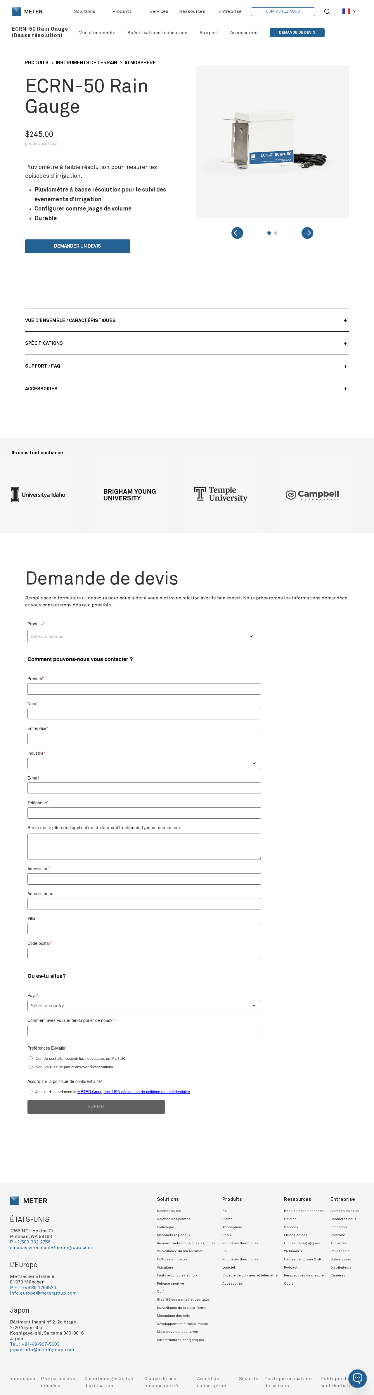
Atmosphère (140, 62)
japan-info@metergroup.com (42, 1349)
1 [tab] (269, 233)
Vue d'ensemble (97, 32)
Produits (37, 62)
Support (209, 32)
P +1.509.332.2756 (30, 1242)
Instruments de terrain (86, 62)
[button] (357, 1378)
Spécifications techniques (157, 32)
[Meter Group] (27, 11)
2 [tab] (275, 233)
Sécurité (249, 1378)
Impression (22, 1378)
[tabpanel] (272, 141)
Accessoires (244, 32)
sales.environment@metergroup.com (51, 1247)
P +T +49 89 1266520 (33, 1287)
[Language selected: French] (349, 11)
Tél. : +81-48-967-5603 (35, 1344)
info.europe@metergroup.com (43, 1293)
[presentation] (27, 11)
